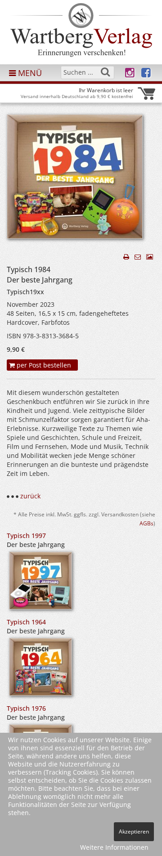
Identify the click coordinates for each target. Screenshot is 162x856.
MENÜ (29, 72)
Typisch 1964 (26, 622)
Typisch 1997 (26, 535)
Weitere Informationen (114, 847)
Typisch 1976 (26, 708)
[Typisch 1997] (40, 583)
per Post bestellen (43, 365)
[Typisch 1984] (75, 179)
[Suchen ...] (105, 72)
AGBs (146, 523)
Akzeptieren (134, 831)
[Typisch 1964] (40, 670)
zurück (30, 496)
